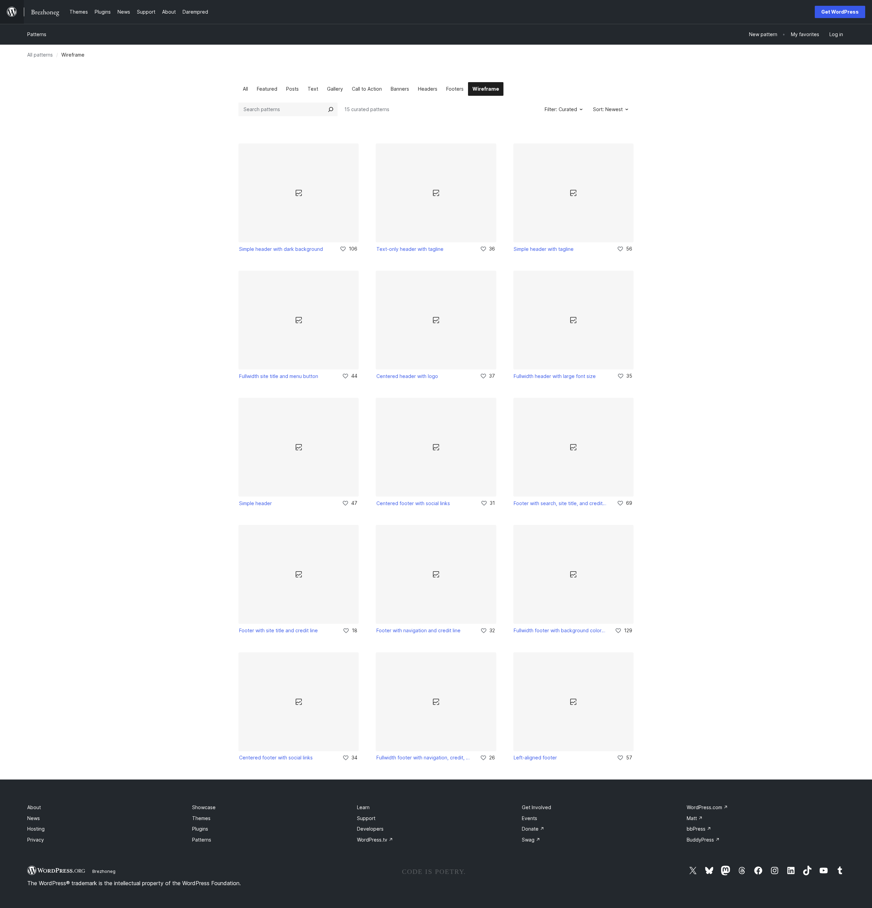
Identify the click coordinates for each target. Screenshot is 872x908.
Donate (533, 829)
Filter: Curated (561, 109)
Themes (201, 818)
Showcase (204, 807)
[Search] (331, 109)
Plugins (200, 829)
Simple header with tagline (544, 249)
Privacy (35, 840)
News (33, 818)
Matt (695, 818)
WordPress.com (707, 807)
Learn (363, 807)
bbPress (699, 829)
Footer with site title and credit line (278, 630)
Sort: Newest (608, 109)
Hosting (36, 829)
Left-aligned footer (535, 757)
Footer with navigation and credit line (418, 630)
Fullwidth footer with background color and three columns (559, 630)
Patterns (36, 34)
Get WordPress (840, 12)
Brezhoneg (103, 871)
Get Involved (536, 807)
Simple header (255, 503)
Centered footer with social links (413, 503)
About (34, 807)
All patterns (40, 55)
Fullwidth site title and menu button (278, 376)
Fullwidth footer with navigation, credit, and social (423, 757)
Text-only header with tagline (409, 249)
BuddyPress (703, 840)
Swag (531, 840)
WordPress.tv (375, 840)
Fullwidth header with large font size (555, 376)
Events (529, 818)
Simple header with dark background (281, 249)
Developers (370, 829)
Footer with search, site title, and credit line (560, 503)
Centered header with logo (407, 376)
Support (366, 818)
